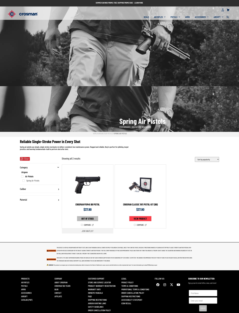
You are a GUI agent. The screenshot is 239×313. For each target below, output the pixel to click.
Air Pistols (109, 133)
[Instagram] (165, 285)
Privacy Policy (127, 282)
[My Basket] (228, 10)
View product (140, 218)
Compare (87, 225)
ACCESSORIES (26, 292)
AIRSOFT (24, 296)
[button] (228, 17)
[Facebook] (158, 285)
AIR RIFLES (25, 282)
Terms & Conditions (129, 285)
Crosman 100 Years (62, 285)
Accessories (200, 17)
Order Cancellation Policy (99, 310)
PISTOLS (24, 285)
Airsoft (217, 17)
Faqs (90, 296)
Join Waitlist (87, 230)
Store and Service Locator (99, 282)
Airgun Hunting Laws (97, 303)
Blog (56, 289)
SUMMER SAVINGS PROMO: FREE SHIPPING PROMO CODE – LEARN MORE (119, 2)
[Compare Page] (92, 225)
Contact (58, 292)
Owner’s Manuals (95, 292)
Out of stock (87, 218)
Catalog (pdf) (26, 299)
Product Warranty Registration (102, 285)
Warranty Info (94, 289)
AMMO (23, 289)
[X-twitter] (171, 285)
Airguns (101, 133)
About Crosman (61, 282)
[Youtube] (178, 285)
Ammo (187, 17)
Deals (146, 17)
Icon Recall (126, 303)
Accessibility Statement (131, 299)
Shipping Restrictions (97, 299)
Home (95, 133)
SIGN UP (203, 308)
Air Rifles (158, 17)
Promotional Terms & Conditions (135, 289)
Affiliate (58, 296)
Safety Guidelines (95, 306)
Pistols (174, 17)
